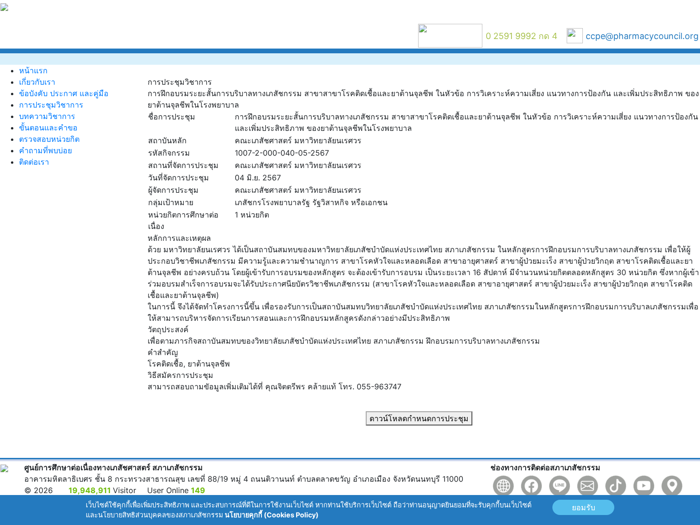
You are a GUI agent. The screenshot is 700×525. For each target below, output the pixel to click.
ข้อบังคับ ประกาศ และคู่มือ (64, 93)
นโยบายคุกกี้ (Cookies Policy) (272, 515)
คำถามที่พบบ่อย (45, 150)
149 (198, 490)
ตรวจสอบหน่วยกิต (49, 139)
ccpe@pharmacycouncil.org (642, 36)
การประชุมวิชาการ (51, 104)
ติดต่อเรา (34, 162)
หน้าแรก (33, 70)
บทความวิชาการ (47, 116)
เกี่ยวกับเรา (37, 82)
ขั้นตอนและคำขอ (48, 127)
